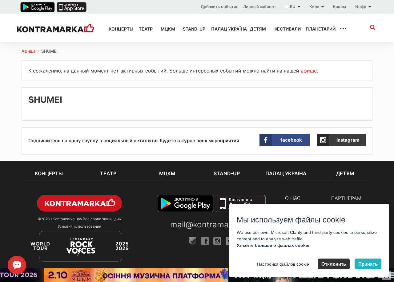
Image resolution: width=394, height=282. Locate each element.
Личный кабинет (259, 6)
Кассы (339, 6)
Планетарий (317, 28)
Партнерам (346, 198)
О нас (293, 198)
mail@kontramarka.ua (211, 224)
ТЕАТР (144, 28)
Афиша (29, 51)
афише (309, 71)
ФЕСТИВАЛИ (284, 28)
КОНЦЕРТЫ (118, 28)
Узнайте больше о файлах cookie (273, 245)
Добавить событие (220, 6)
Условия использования (79, 226)
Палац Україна (225, 28)
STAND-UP (191, 28)
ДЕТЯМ (256, 28)
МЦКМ (166, 28)
